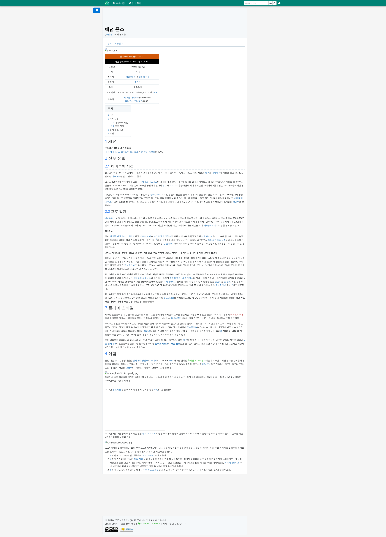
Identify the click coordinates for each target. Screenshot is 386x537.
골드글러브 (129, 265)
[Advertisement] (266, 53)
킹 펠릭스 (167, 243)
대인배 (131, 236)
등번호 (152, 151)
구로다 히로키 (149, 433)
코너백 (154, 360)
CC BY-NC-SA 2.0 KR (150, 523)
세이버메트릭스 (232, 462)
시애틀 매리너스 (131, 97)
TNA (171, 360)
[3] (232, 284)
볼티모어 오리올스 (133, 101)
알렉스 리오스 (161, 343)
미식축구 (216, 172)
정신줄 (147, 330)
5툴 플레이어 (209, 225)
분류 (109, 43)
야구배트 (116, 176)
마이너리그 (110, 218)
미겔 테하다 (175, 277)
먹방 (156, 389)
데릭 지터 (138, 458)
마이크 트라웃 (152, 469)
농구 (207, 172)
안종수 (129, 367)
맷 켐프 (227, 281)
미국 (107, 151)
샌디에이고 (144, 76)
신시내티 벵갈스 (140, 360)
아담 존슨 (206, 364)
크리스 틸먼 (147, 455)
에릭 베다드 (207, 236)
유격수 (172, 185)
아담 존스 (110, 34)
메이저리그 (115, 151)
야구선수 (118, 43)
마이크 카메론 (237, 314)
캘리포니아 (131, 76)
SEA (155, 92)
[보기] (270, 3)
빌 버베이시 (145, 236)
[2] (147, 264)
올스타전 (116, 389)
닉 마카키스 (187, 277)
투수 (165, 185)
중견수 (137, 82)
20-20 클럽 (176, 318)
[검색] (274, 3)
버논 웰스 (175, 343)
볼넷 (185, 339)
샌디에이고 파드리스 (147, 181)
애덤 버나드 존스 (198, 360)
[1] (156, 239)
